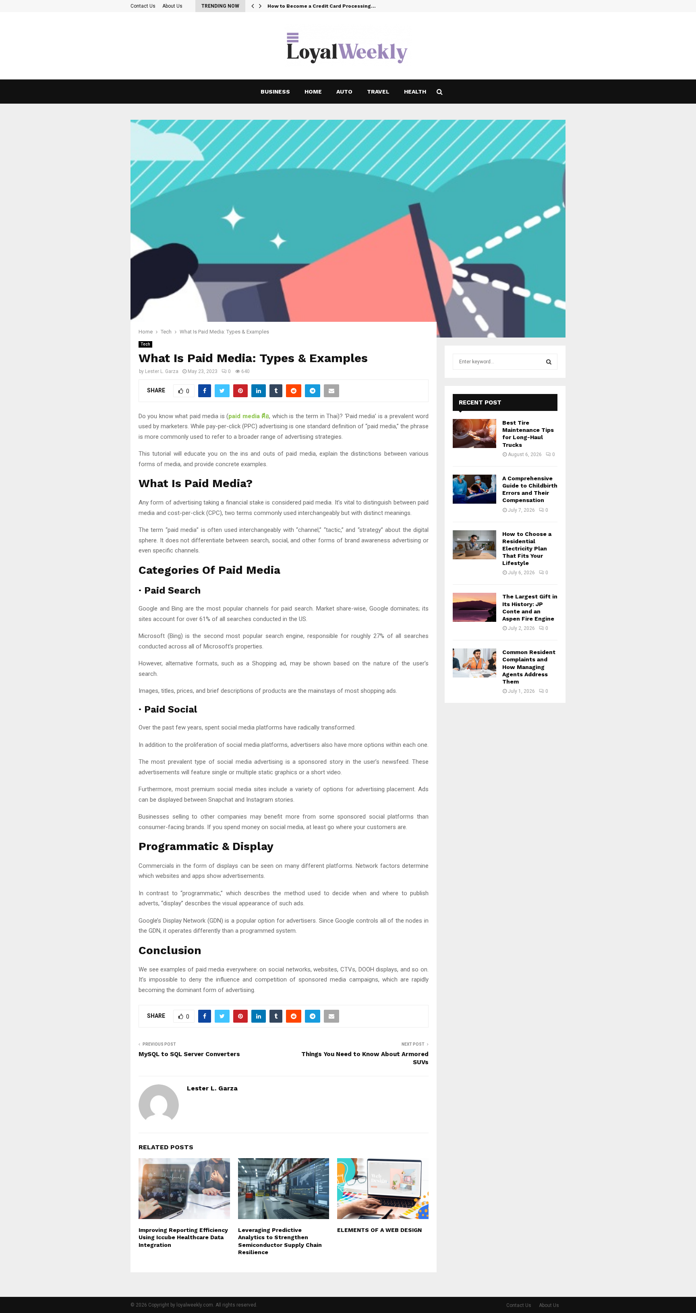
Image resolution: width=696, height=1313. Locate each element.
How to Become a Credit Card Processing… (321, 6)
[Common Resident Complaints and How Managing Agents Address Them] (474, 662)
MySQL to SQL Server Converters (189, 1054)
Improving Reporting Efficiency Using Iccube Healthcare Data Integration (183, 1237)
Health (415, 91)
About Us (172, 6)
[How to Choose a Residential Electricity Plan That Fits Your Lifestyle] (474, 544)
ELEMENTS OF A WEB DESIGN (379, 1230)
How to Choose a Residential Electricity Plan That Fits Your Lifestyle (526, 549)
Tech (145, 344)
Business (275, 91)
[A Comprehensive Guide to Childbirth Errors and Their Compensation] (474, 489)
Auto (344, 91)
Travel (378, 91)
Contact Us (142, 6)
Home (313, 91)
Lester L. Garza (161, 371)
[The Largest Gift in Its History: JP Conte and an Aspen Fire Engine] (474, 607)
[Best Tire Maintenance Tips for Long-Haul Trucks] (474, 433)
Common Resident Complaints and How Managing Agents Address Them (528, 667)
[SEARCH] (548, 362)
